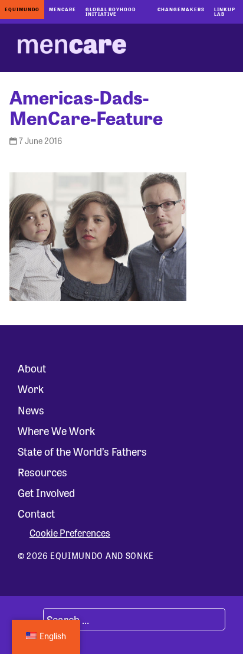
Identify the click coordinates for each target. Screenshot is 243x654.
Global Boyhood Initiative (111, 11)
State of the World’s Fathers (82, 451)
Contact (36, 513)
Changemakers (181, 9)
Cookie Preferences (69, 533)
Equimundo (22, 9)
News (31, 409)
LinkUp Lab (224, 11)
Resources (42, 471)
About (32, 367)
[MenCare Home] (72, 48)
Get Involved (46, 492)
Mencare (62, 9)
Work (31, 388)
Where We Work (56, 430)
